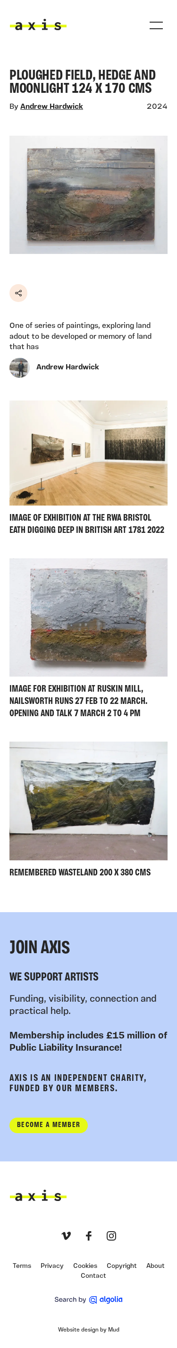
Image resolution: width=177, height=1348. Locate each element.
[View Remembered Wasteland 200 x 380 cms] (88, 812)
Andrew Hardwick (51, 107)
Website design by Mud (88, 1330)
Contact (93, 1276)
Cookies (85, 1266)
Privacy (52, 1266)
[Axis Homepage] (38, 24)
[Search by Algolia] (88, 1300)
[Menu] (156, 25)
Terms (22, 1266)
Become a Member (48, 1125)
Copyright (122, 1266)
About (155, 1266)
